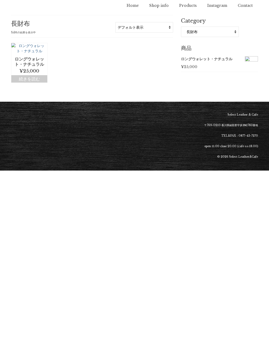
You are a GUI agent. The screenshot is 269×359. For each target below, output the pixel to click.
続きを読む (29, 78)
